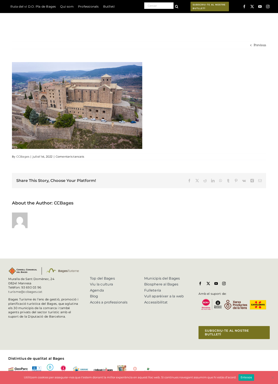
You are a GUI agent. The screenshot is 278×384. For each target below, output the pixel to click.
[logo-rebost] (103, 369)
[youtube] (260, 6)
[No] (272, 377)
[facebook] (244, 6)
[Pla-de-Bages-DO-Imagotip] (148, 368)
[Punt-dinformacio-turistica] (63, 367)
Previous (260, 45)
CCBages (23, 156)
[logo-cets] (80, 367)
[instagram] (268, 6)
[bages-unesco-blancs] (28, 14)
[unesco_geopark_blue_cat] (36, 368)
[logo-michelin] (135, 368)
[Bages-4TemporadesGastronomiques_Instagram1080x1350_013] (121, 367)
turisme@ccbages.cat (25, 292)
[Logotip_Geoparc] (18, 369)
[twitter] (252, 6)
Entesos (246, 377)
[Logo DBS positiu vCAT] (50, 366)
